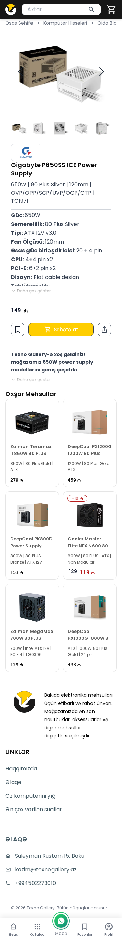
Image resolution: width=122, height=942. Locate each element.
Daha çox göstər (34, 291)
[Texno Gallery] (10, 9)
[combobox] (61, 9)
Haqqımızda (21, 768)
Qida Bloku (109, 23)
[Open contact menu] (61, 921)
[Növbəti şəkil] (102, 72)
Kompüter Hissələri (65, 23)
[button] (111, 9)
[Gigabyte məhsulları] (26, 152)
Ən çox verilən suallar (33, 809)
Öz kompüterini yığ (30, 796)
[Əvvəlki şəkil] (20, 72)
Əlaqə (13, 782)
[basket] (111, 9)
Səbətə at (66, 329)
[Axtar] (91, 9)
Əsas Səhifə (19, 23)
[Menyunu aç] (37, 926)
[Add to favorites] (18, 329)
